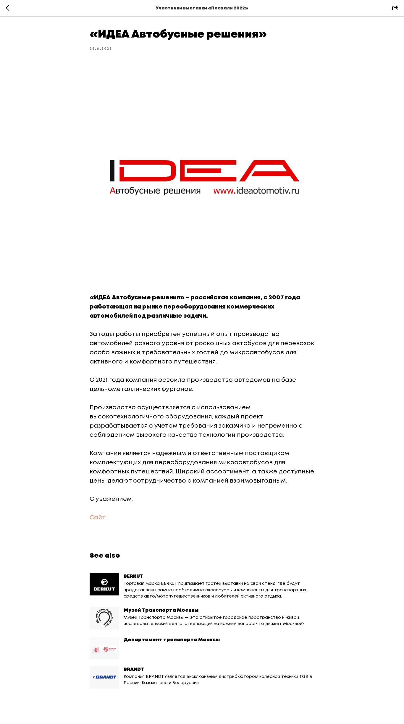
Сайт (98, 517)
